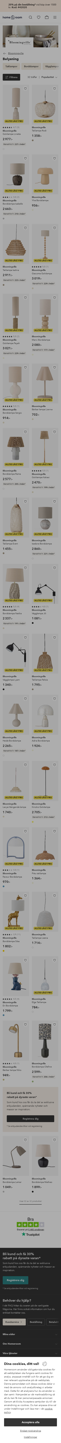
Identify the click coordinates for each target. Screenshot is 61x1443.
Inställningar (30, 1437)
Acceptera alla (30, 1422)
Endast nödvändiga (30, 1430)
